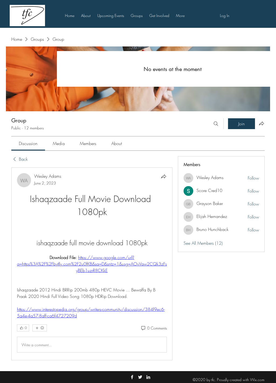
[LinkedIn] (148, 377)
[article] (91, 263)
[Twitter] (140, 377)
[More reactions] (39, 327)
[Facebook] (132, 377)
